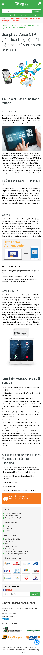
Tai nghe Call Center (11, 526)
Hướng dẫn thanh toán (12, 546)
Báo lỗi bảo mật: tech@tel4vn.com (15, 554)
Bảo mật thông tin (10, 549)
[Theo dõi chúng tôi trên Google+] (10, 590)
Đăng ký (35, 594)
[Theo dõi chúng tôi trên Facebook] (4, 590)
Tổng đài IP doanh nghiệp (13, 513)
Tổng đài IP (8, 528)
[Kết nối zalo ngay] (37, 642)
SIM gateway (18, 15)
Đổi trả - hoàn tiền (10, 544)
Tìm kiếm (36, 11)
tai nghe (25, 15)
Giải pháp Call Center (11, 515)
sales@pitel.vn (11, 616)
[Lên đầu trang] (37, 636)
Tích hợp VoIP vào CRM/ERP (13, 518)
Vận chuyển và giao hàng (13, 539)
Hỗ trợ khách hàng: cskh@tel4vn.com (16, 551)
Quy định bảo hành (11, 541)
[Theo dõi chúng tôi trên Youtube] (7, 590)
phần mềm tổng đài (33, 15)
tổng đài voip (5, 15)
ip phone (11, 15)
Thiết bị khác (9, 531)
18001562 (12, 613)
